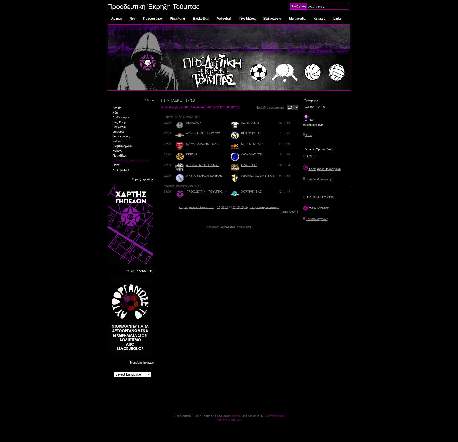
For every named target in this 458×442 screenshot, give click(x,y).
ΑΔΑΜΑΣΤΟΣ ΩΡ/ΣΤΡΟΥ (257, 175)
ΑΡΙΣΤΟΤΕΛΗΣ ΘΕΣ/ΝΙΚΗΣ (204, 175)
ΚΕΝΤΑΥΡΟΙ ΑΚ (251, 133)
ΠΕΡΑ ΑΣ (191, 154)
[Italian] (137, 369)
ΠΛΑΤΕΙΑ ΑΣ (249, 165)
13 (242, 207)
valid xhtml (223, 419)
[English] (122, 369)
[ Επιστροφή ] (289, 211)
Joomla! (236, 415)
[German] (132, 369)
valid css (236, 419)
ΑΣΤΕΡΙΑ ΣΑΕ (250, 122)
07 (218, 207)
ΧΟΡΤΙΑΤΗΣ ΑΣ (251, 191)
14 (246, 207)
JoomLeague (228, 227)
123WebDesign (274, 415)
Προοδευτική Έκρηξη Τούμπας (153, 7)
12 (238, 207)
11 (234, 207)
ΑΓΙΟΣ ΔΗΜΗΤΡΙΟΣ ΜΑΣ (202, 165)
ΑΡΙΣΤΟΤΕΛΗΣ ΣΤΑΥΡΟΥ (203, 133)
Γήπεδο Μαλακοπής (318, 179)
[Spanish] (142, 369)
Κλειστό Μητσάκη (317, 219)
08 (222, 207)
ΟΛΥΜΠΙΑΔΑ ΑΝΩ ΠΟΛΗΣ (203, 143)
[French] (127, 369)
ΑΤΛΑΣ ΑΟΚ (193, 122)
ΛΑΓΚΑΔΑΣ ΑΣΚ (251, 154)
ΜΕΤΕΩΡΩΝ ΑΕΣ (252, 143)
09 (226, 207)
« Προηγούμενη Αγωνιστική (196, 207)
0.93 (249, 227)
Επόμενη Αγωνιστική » (264, 207)
